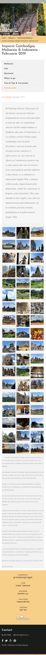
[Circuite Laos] (23, 587)
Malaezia (11, 38)
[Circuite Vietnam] (23, 612)
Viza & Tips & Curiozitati (16, 83)
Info (6, 69)
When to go (9, 78)
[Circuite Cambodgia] (23, 579)
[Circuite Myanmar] (23, 595)
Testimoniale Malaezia (24, 38)
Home (4, 38)
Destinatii (9, 73)
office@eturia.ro (22, 635)
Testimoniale (10, 88)
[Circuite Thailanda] (23, 604)
